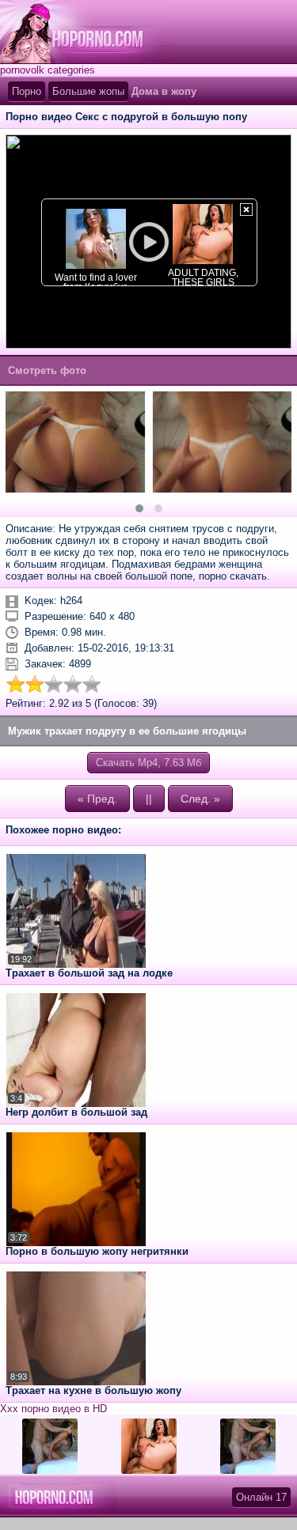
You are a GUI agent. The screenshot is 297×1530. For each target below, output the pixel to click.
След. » (200, 798)
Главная (84, 31)
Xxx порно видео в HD (53, 1409)
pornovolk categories (47, 70)
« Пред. (97, 798)
